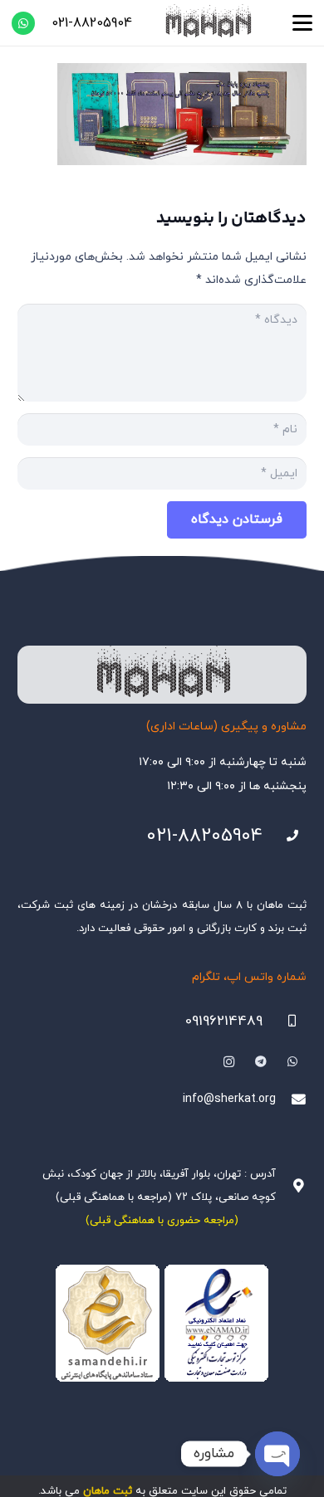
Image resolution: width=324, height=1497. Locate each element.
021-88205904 (204, 836)
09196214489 (224, 1021)
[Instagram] (228, 1061)
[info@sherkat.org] (291, 1100)
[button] (302, 23)
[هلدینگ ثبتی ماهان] (208, 22)
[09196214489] (285, 1021)
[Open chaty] (277, 1453)
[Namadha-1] (162, 1323)
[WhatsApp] (23, 23)
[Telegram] (260, 1061)
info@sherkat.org (229, 1099)
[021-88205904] (285, 836)
